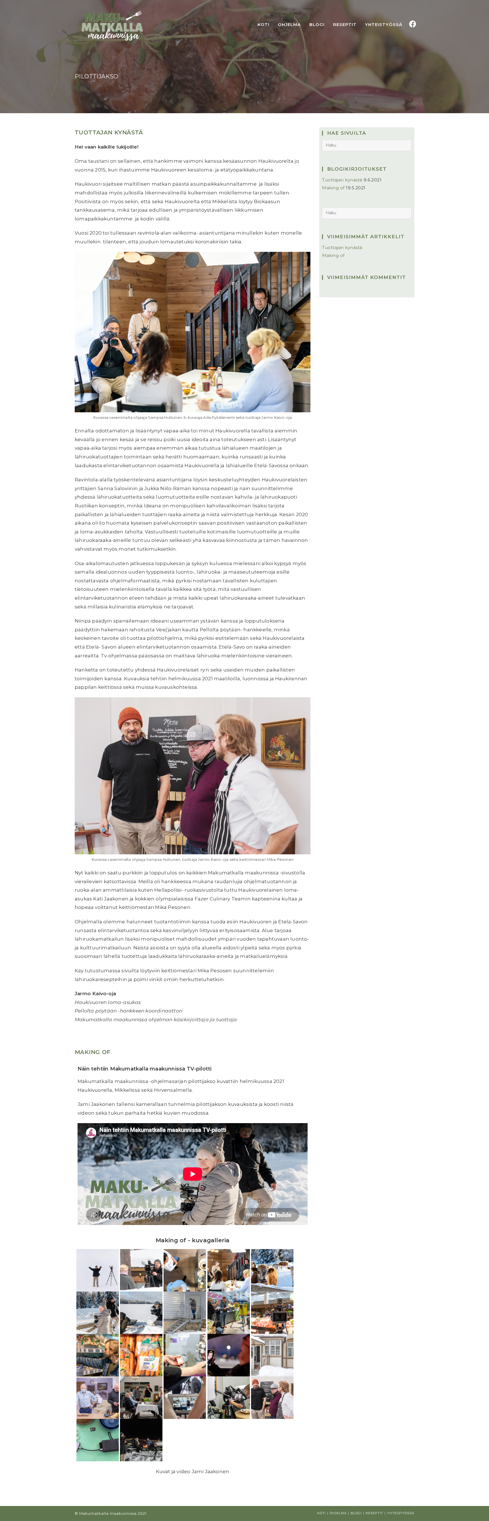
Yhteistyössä (400, 1513)
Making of (93, 1052)
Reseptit (374, 1513)
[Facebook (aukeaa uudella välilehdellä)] (413, 24)
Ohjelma (338, 1513)
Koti (321, 1513)
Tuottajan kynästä (109, 132)
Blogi (356, 1513)
